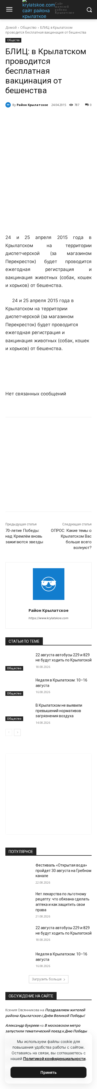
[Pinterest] (65, 118)
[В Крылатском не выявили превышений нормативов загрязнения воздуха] (18, 712)
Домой (11, 27)
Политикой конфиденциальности (54, 1058)
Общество (28, 27)
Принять (48, 1072)
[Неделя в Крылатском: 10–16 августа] (18, 687)
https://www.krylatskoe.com (48, 618)
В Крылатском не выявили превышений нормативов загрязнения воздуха (59, 710)
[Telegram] (40, 118)
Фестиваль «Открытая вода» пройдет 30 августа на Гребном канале (63, 870)
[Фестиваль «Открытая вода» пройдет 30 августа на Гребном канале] (18, 872)
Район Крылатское (32, 105)
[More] (77, 118)
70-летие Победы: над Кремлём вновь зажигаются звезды (24, 536)
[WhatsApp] (52, 118)
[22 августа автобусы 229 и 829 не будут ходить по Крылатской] (18, 661)
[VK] (27, 118)
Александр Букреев (22, 1025)
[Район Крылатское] (8, 105)
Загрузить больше (47, 979)
